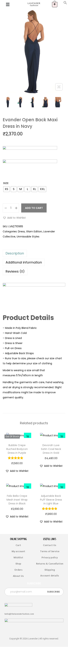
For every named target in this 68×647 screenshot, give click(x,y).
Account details (49, 576)
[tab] (34, 253)
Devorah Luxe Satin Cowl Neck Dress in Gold (51, 449)
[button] (65, 3)
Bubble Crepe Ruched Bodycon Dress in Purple (17, 449)
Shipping (49, 570)
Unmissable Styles (28, 236)
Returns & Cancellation (49, 564)
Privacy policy (50, 557)
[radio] (6, 189)
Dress (21, 231)
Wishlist (18, 557)
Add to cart (34, 208)
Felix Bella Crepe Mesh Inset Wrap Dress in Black (17, 499)
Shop (18, 564)
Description (15, 253)
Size (6, 183)
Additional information (24, 262)
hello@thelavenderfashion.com (19, 614)
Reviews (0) (15, 271)
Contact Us (49, 545)
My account (18, 551)
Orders (18, 570)
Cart (18, 545)
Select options (27, 436)
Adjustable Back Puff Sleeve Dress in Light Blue (51, 499)
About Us (18, 576)
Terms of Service (49, 551)
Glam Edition (34, 231)
